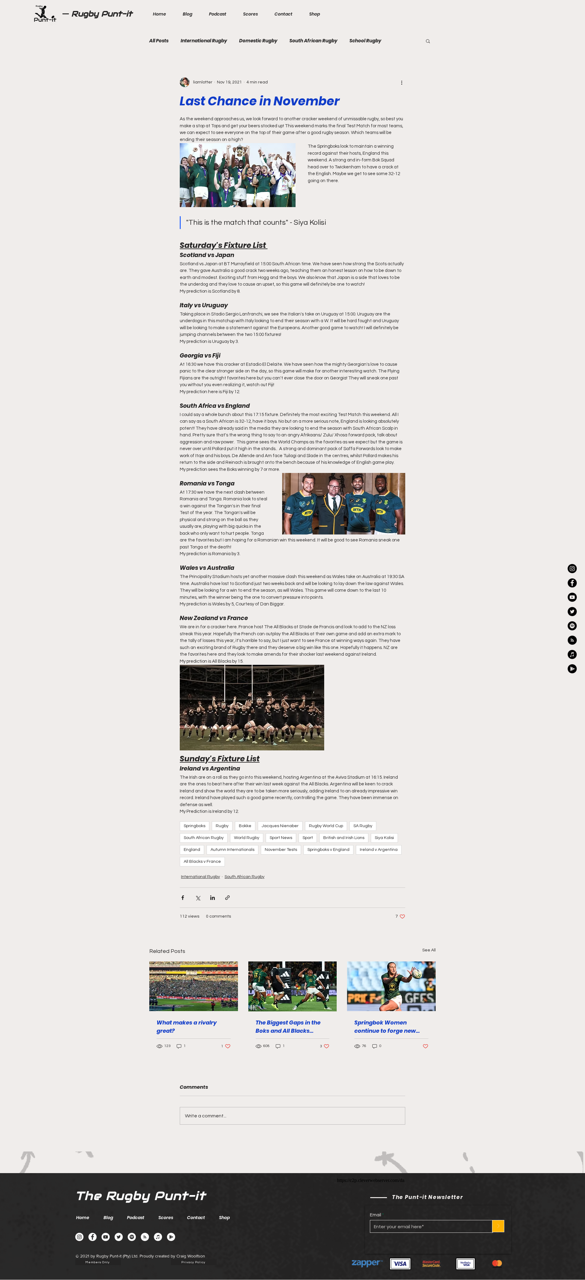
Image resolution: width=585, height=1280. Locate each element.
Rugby (222, 826)
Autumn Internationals (232, 850)
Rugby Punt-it (101, 14)
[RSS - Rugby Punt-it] (572, 640)
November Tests (281, 850)
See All (429, 950)
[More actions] (401, 82)
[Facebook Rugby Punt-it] (572, 582)
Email (375, 1215)
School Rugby (365, 41)
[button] (428, 40)
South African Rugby (313, 41)
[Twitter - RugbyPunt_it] (572, 611)
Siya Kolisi (384, 838)
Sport (308, 838)
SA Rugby (362, 826)
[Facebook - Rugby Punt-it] (92, 1237)
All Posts (158, 41)
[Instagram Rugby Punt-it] (572, 568)
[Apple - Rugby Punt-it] (572, 654)
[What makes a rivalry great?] (193, 986)
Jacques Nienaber (280, 826)
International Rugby (204, 41)
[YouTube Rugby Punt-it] (572, 597)
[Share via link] (227, 898)
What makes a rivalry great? (187, 1027)
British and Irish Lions (343, 838)
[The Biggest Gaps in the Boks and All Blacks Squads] (292, 986)
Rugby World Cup (326, 826)
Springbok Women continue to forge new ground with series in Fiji (388, 1027)
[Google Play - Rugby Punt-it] (572, 668)
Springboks (194, 826)
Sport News (281, 838)
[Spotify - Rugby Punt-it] (572, 625)
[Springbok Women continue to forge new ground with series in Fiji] (391, 986)
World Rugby (246, 838)
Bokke (245, 826)
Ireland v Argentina (379, 850)
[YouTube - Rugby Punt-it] (105, 1237)
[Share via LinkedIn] (212, 898)
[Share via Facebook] (183, 898)
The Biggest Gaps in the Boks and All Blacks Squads (288, 1027)
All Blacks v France (202, 861)
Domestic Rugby (258, 41)
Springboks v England (328, 850)
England (192, 850)
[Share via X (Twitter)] (197, 898)
